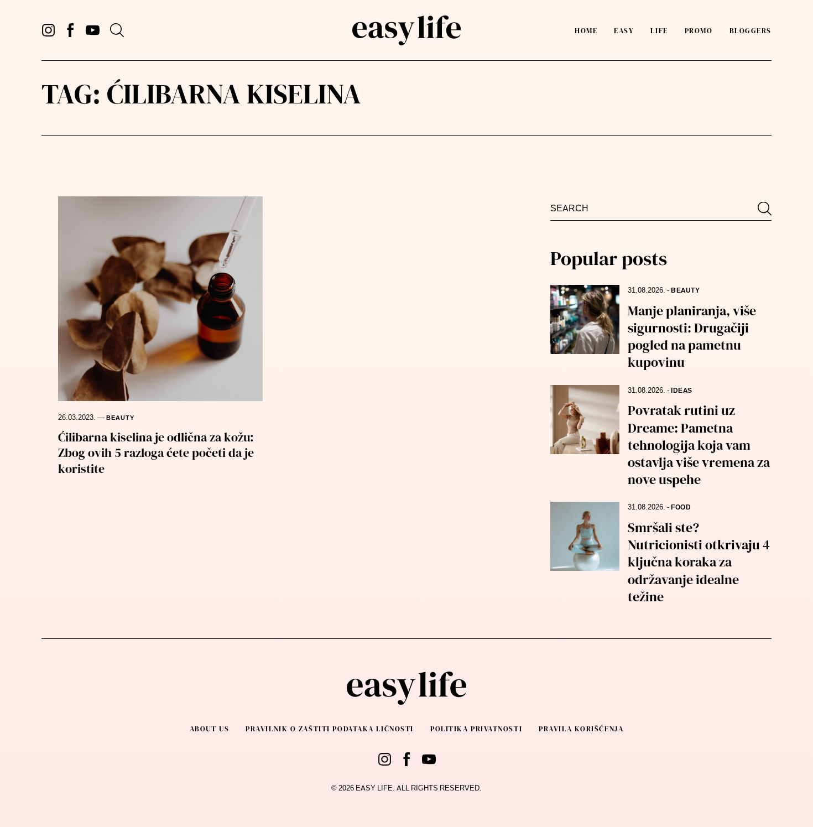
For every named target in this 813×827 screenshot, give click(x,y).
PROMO (699, 30)
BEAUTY (120, 418)
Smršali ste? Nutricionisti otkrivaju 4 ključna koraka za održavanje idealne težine (699, 562)
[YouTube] (93, 30)
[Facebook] (70, 30)
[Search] (117, 30)
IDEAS (681, 390)
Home (586, 30)
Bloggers (750, 30)
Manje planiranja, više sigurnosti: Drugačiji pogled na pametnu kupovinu (692, 336)
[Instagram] (48, 30)
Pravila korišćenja (581, 729)
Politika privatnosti (476, 729)
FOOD (681, 507)
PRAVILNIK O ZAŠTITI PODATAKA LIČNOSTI (330, 729)
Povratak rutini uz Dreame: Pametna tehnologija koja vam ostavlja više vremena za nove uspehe (699, 444)
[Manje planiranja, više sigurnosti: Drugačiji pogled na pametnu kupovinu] (584, 319)
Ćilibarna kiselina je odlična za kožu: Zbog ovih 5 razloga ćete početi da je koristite (156, 453)
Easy (624, 30)
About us (209, 729)
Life (659, 30)
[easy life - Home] (406, 30)
